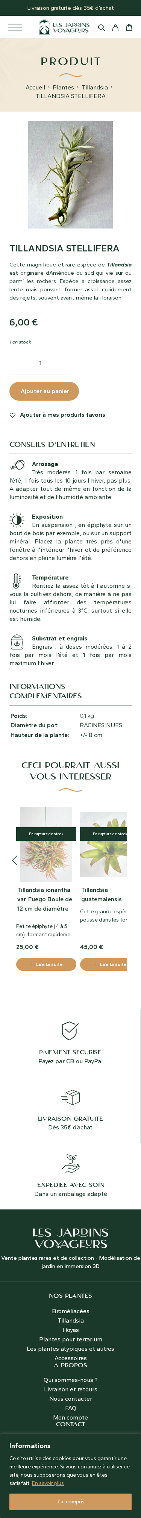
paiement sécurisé (70, 1052)
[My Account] (115, 28)
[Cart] (129, 28)
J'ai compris (71, 1501)
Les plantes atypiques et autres (70, 1348)
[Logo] (64, 27)
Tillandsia (95, 87)
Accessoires (71, 1358)
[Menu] (15, 27)
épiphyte (42, 926)
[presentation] (15, 861)
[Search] (101, 28)
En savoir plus (48, 1483)
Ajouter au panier (45, 391)
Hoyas (70, 1329)
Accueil (35, 87)
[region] (70, 1476)
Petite (24, 926)
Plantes (63, 87)
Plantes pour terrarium (70, 1339)
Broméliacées (70, 1311)
